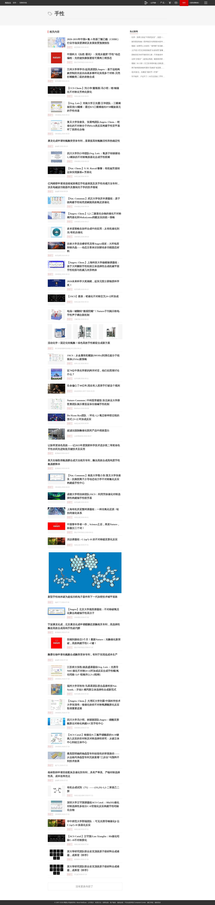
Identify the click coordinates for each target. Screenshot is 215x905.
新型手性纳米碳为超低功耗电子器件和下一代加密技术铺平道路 (82, 596)
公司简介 (91, 902)
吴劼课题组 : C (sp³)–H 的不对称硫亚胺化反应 (92, 539)
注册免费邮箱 (194, 3)
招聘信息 (106, 902)
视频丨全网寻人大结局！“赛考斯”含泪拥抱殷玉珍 (149, 46)
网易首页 (8, 3)
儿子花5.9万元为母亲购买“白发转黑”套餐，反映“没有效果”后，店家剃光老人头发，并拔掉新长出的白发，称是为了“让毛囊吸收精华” (149, 50)
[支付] (170, 2)
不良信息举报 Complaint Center (135, 902)
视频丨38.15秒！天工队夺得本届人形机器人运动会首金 (149, 63)
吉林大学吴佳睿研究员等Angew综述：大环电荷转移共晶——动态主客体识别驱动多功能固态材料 (93, 247)
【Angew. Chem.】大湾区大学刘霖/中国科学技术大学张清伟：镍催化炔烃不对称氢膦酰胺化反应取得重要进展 (93, 705)
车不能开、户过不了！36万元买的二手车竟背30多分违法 (149, 76)
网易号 (69, 47)
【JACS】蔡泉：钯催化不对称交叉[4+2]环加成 (93, 296)
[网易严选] (162, 2)
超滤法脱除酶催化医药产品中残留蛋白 (88, 430)
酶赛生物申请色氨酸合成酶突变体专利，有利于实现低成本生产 (82, 654)
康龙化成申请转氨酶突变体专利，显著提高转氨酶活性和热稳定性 (84, 140)
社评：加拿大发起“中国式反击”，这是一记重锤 (149, 37)
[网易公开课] (153, 2)
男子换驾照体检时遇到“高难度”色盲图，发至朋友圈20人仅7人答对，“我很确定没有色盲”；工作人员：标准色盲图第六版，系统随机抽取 (149, 68)
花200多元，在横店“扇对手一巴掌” (145, 72)
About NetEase (81, 902)
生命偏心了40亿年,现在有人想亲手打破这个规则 (93, 385)
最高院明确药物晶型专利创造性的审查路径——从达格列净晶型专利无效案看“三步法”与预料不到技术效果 (93, 757)
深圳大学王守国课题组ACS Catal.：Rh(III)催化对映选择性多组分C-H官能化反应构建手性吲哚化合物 (93, 806)
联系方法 (98, 902)
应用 (14, 3)
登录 (184, 3)
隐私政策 (120, 902)
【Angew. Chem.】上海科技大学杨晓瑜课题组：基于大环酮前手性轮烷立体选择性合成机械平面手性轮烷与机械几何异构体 (93, 266)
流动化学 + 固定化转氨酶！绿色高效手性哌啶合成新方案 (79, 342)
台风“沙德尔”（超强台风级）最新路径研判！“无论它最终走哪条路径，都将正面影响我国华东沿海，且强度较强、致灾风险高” (149, 59)
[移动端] (146, 2)
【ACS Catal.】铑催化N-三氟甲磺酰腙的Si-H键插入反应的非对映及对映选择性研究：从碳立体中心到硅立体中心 (93, 738)
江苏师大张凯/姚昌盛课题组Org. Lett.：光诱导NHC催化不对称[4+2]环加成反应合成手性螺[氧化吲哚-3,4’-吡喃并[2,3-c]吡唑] (93, 671)
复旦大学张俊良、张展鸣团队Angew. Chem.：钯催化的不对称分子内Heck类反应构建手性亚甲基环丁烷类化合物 (93, 126)
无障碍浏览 (23, 3)
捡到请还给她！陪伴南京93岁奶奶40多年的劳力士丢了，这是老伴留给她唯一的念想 (149, 42)
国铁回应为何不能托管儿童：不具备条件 (147, 55)
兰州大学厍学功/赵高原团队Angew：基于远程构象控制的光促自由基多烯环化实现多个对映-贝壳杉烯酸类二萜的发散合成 (93, 73)
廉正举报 (150, 902)
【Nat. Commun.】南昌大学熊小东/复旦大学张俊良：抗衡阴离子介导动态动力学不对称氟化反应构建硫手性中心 (94, 479)
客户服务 (113, 902)
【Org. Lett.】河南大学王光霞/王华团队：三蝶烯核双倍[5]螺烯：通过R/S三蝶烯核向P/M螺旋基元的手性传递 (94, 107)
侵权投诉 (158, 902)
